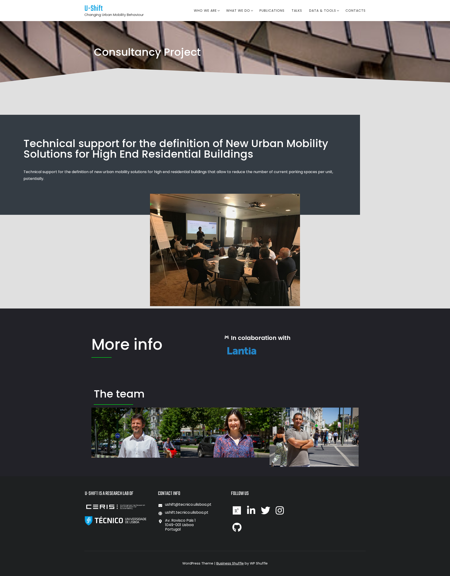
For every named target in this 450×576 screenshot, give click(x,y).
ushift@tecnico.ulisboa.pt (188, 504)
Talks (297, 10)
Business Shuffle (230, 563)
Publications (272, 10)
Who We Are (205, 10)
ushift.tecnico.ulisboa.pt (186, 512)
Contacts (355, 10)
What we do (238, 10)
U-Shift (93, 9)
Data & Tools (322, 10)
